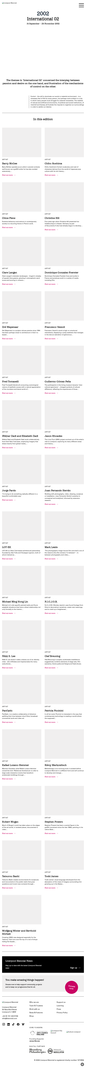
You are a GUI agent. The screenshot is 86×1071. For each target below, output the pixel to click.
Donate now (71, 987)
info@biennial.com (9, 1018)
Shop (31, 1016)
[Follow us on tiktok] (13, 1024)
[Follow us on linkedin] (8, 1024)
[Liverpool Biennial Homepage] (9, 5)
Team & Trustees (36, 1006)
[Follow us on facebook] (18, 1024)
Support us (61, 1002)
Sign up (73, 968)
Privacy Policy (62, 1013)
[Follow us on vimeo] (23, 1024)
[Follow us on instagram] (3, 1024)
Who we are (34, 1002)
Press (59, 1009)
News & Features (36, 1013)
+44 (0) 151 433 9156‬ (10, 1016)
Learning (60, 1006)
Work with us (34, 1009)
